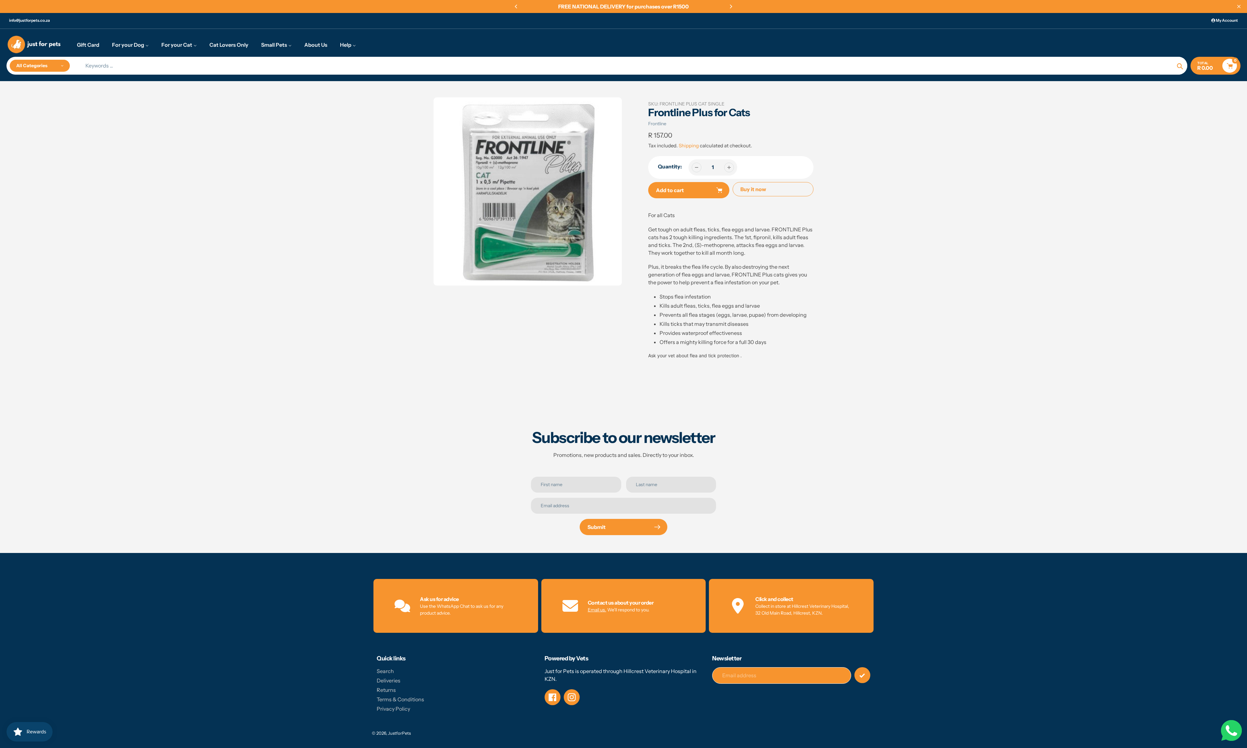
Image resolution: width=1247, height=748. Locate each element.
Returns (386, 690)
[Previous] (516, 6)
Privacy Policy (393, 708)
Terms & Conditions (400, 699)
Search (385, 671)
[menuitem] (88, 44)
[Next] (730, 6)
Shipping (689, 145)
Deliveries (388, 680)
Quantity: (670, 166)
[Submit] (862, 675)
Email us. (597, 610)
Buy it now (753, 189)
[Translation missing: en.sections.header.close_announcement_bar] (1239, 6)
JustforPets (399, 733)
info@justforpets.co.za (29, 20)
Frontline (657, 124)
